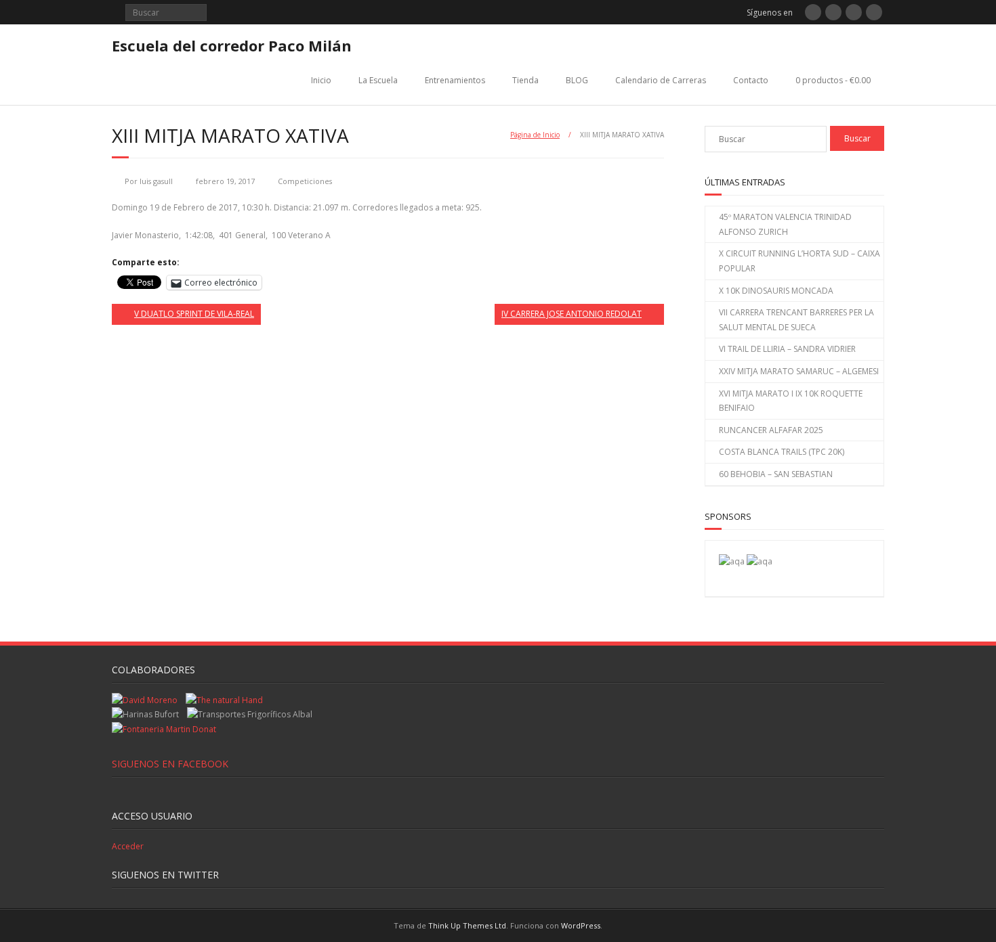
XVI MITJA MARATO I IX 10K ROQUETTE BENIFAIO (791, 401)
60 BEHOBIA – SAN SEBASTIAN (776, 474)
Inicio (321, 80)
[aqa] (732, 561)
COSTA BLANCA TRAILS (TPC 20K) (781, 451)
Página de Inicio (535, 134)
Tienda (525, 80)
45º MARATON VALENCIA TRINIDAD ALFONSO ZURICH (785, 224)
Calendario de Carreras (660, 80)
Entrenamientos (455, 80)
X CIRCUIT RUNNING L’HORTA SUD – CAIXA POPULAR (799, 261)
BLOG (577, 80)
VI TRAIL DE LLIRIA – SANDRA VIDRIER (787, 349)
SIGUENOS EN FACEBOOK (170, 763)
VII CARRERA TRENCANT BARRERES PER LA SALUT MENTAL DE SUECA (796, 320)
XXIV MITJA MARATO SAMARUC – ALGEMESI (799, 371)
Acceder (128, 846)
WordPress (580, 925)
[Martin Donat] (164, 729)
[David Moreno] (759, 561)
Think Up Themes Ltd (467, 925)
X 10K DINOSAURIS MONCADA (776, 290)
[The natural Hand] (224, 700)
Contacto (750, 80)
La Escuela (378, 80)
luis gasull (156, 181)
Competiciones (305, 181)
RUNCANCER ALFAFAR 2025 (771, 430)
